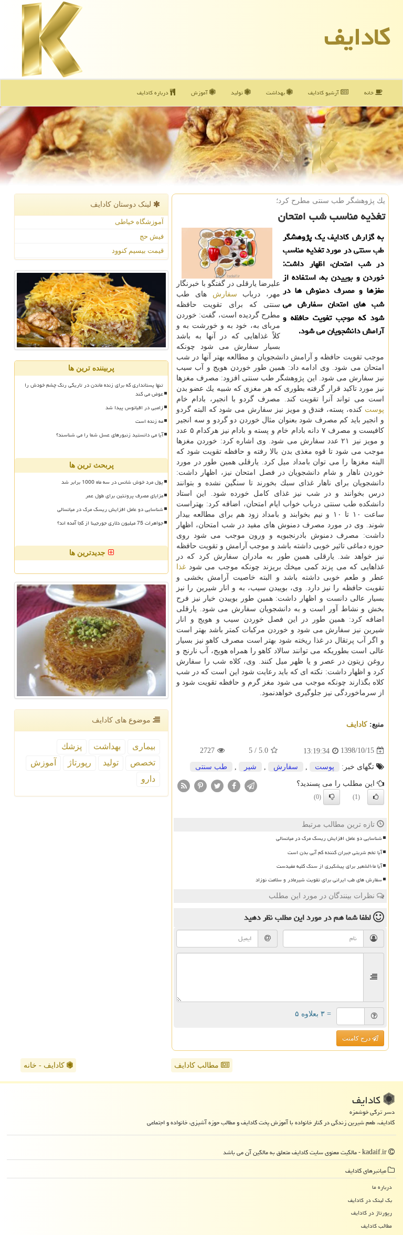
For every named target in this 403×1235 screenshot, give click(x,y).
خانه (369, 92)
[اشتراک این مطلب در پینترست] (200, 785)
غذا (181, 567)
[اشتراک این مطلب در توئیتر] (217, 785)
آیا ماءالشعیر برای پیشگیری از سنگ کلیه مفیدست (329, 866)
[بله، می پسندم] (375, 797)
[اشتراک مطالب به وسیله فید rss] (183, 785)
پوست (374, 409)
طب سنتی (211, 767)
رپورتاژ (79, 762)
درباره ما (382, 1187)
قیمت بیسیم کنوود (138, 250)
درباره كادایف (153, 92)
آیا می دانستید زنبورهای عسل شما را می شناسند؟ (109, 435)
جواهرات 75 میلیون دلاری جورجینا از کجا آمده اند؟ (110, 523)
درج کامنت (357, 1038)
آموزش (200, 92)
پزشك (71, 746)
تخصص (142, 762)
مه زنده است (149, 421)
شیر (250, 767)
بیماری (143, 746)
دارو (148, 778)
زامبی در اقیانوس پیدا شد (134, 407)
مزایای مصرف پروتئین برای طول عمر (124, 496)
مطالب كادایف (376, 1225)
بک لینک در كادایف (370, 1200)
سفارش (225, 294)
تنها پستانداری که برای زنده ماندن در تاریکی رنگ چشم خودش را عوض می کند (94, 389)
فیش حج (152, 236)
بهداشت (276, 92)
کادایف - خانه (45, 1065)
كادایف (357, 36)
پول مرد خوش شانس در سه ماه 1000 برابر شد (112, 482)
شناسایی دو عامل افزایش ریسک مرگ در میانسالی (329, 838)
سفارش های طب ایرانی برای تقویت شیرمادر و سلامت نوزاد (319, 880)
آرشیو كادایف (324, 92)
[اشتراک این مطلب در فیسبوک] (234, 785)
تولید (238, 92)
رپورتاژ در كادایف (371, 1212)
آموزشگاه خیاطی (139, 222)
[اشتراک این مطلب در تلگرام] (250, 785)
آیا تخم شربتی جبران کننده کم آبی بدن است (335, 852)
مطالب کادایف (197, 1065)
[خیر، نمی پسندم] (331, 797)
